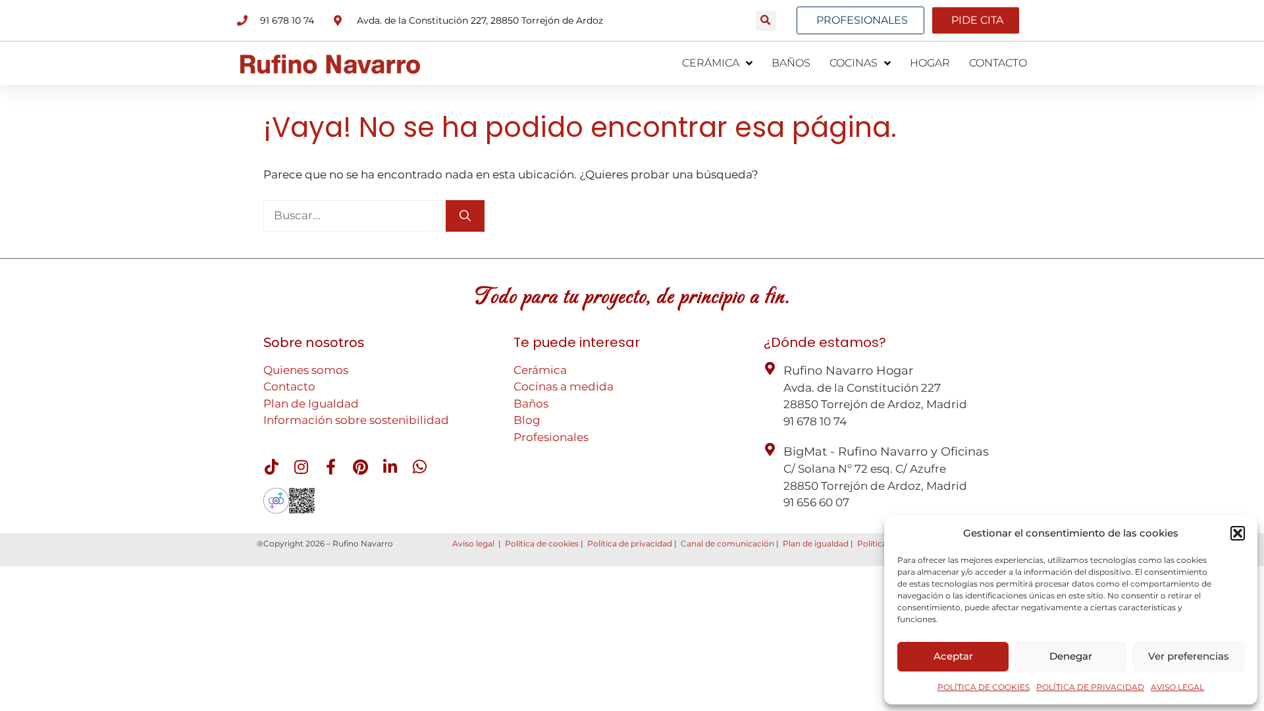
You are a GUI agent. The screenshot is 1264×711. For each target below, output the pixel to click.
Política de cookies (542, 543)
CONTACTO (998, 63)
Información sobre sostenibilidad (356, 420)
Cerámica (540, 370)
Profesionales (551, 437)
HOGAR (930, 63)
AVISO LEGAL (1177, 687)
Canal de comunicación (727, 543)
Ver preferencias (1188, 656)
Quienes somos (305, 370)
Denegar (1070, 656)
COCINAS (854, 63)
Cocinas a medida (564, 386)
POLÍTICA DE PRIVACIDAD (1090, 687)
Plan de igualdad (816, 543)
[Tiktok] (271, 467)
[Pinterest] (360, 467)
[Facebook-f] (330, 467)
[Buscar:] (354, 215)
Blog (527, 420)
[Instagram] (301, 467)
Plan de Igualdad (311, 403)
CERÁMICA (710, 63)
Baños (531, 403)
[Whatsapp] (419, 467)
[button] (1237, 533)
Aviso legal (473, 543)
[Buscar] (465, 216)
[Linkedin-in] (390, 467)
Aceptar (953, 656)
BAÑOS (791, 63)
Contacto (289, 386)
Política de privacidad (629, 543)
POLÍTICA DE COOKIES (983, 687)
